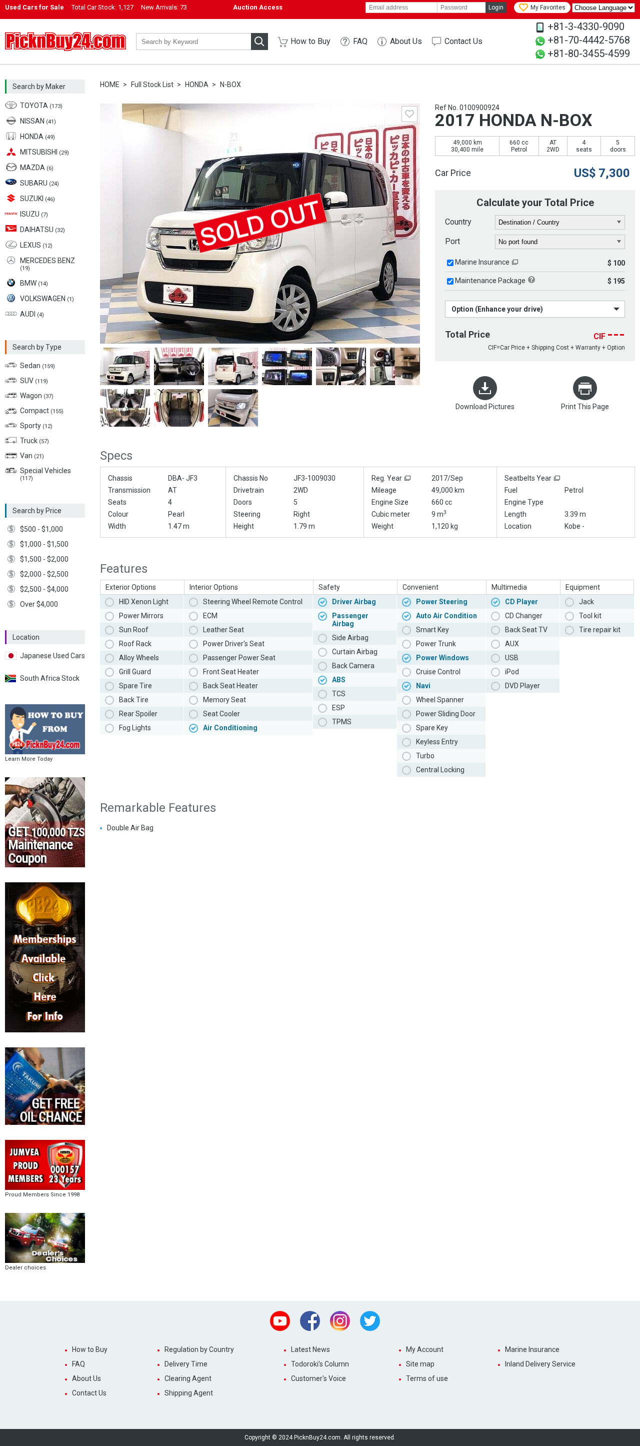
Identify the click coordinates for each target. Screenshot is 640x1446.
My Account (425, 1349)
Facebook (310, 1321)
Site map (420, 1364)
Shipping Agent (188, 1393)
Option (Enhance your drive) (497, 309)
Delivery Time (186, 1364)
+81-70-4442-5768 (589, 40)
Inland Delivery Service (540, 1364)
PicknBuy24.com (65, 41)
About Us (406, 41)
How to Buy (310, 41)
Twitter (370, 1321)
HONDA (196, 85)
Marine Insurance (482, 262)
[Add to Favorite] (410, 114)
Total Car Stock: (103, 7)
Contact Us (463, 41)
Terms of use (427, 1378)
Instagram (340, 1321)
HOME (110, 85)
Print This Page (585, 407)
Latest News (310, 1349)
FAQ (360, 41)
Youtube (280, 1321)
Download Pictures (485, 407)
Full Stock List (152, 85)
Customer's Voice (318, 1378)
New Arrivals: (164, 7)
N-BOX (230, 85)
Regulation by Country (199, 1349)
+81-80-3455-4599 (589, 54)
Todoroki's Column (320, 1364)
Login (496, 7)
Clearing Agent (188, 1378)
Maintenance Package (490, 281)
